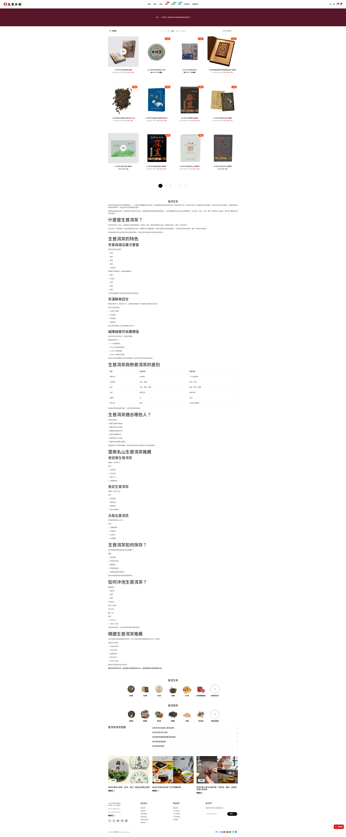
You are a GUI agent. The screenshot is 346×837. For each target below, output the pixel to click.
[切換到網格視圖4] (172, 31)
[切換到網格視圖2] (165, 31)
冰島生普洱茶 (118, 516)
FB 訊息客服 (176, 814)
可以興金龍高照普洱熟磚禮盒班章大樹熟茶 (222, 70)
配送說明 (143, 811)
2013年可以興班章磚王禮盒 (123, 70)
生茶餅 (131, 695)
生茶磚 (145, 695)
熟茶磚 (145, 721)
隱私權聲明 (144, 814)
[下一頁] (186, 186)
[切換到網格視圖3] (168, 31)
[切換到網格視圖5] (178, 31)
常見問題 (175, 819)
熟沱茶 (159, 721)
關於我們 (143, 808)
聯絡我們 (175, 808)
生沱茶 (159, 695)
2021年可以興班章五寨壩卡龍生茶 (156, 118)
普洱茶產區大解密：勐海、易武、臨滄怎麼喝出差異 (129, 787)
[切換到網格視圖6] (183, 31)
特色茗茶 (200, 721)
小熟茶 (187, 721)
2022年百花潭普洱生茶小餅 (156, 70)
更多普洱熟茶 (215, 721)
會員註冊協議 (144, 819)
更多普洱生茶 (215, 695)
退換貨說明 (144, 817)
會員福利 (143, 822)
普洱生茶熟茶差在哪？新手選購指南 (166, 787)
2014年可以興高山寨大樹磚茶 (222, 118)
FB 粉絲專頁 (176, 817)
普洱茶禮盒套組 (201, 695)
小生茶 (187, 695)
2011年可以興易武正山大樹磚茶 (189, 166)
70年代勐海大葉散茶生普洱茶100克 (123, 118)
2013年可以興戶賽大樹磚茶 (123, 166)
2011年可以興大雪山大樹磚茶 (222, 166)
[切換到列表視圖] (161, 31)
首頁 (157, 17)
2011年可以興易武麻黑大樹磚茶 (156, 166)
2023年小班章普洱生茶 (189, 70)
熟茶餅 (131, 721)
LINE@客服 (176, 811)
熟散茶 (173, 721)
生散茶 (173, 695)
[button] (151, 63)
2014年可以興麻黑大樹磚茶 (189, 118)
